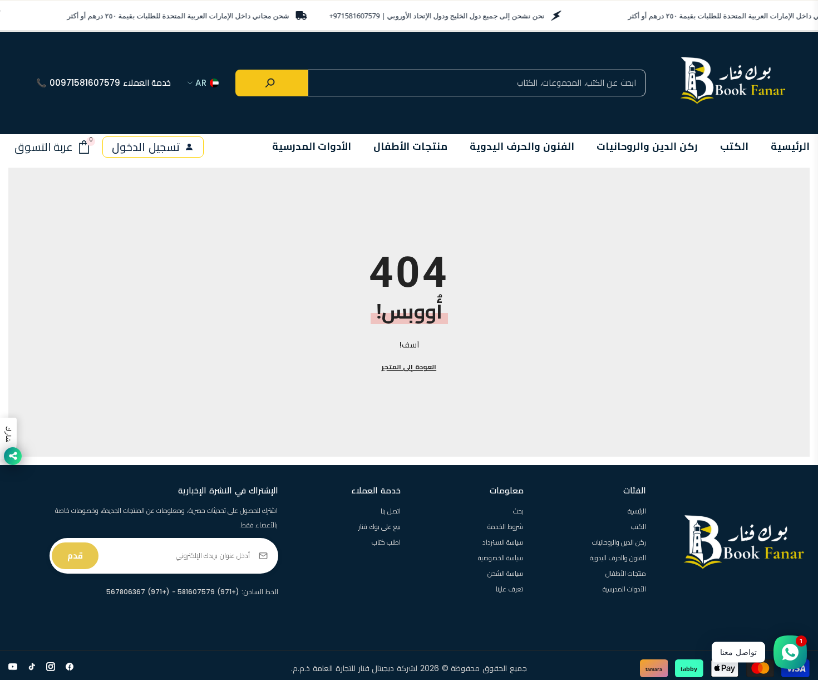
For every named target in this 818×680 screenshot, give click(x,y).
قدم (75, 555)
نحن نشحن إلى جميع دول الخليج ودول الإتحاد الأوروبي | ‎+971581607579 (437, 16)
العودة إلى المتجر (409, 366)
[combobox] (476, 83)
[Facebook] (69, 666)
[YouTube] (12, 666)
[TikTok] (31, 666)
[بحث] (271, 83)
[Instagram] (50, 666)
